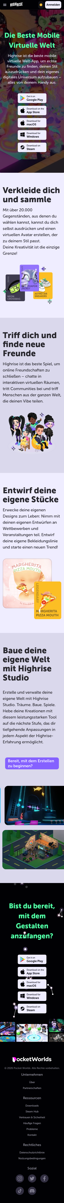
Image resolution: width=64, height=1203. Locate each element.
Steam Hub (32, 1111)
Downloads (32, 1105)
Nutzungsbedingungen (32, 1158)
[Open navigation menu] (5, 4)
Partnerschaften (32, 1088)
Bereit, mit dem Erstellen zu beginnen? (31, 763)
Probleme (32, 1129)
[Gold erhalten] (41, 5)
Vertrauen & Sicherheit (32, 1117)
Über (32, 1082)
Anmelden (53, 4)
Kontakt (32, 1135)
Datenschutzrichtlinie (32, 1152)
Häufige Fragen (32, 1123)
